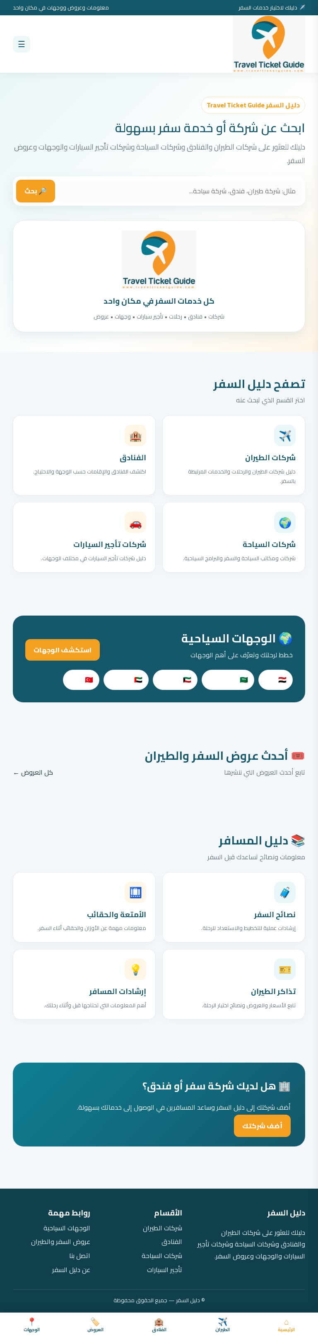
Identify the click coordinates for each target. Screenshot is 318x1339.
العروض (95, 1326)
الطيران (222, 1326)
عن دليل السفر (71, 1270)
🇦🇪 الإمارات (126, 679)
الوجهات (32, 1326)
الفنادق (159, 1326)
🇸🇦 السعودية (228, 679)
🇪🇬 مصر (276, 679)
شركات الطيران (162, 1228)
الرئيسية (286, 1326)
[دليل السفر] (269, 44)
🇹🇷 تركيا (81, 679)
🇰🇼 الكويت (175, 679)
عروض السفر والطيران (60, 1242)
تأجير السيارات (164, 1270)
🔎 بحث (35, 191)
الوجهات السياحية (66, 1228)
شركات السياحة (162, 1256)
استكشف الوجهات (63, 650)
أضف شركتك (262, 1126)
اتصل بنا (79, 1256)
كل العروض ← (33, 772)
